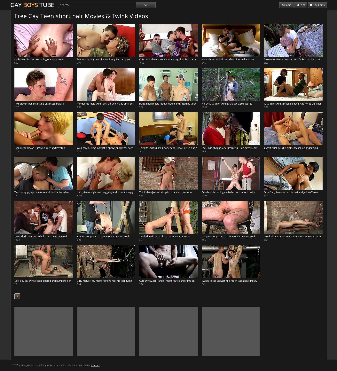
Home (287, 5)
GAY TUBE (32, 5)
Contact (95, 365)
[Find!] (145, 5)
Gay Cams (318, 5)
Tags (302, 5)
